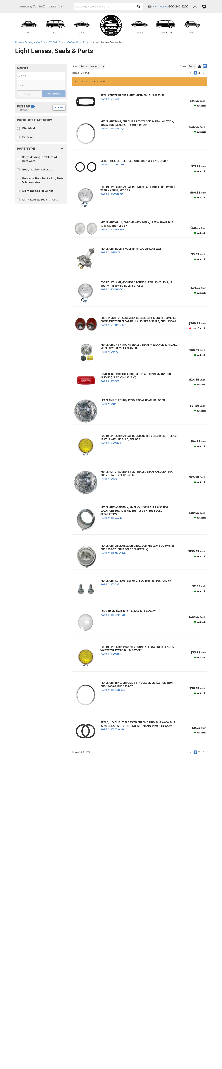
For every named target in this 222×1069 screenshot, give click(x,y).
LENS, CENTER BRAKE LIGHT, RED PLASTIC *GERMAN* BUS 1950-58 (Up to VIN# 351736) (135, 376)
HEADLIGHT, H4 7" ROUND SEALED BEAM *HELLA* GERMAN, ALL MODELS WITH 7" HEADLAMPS (138, 346)
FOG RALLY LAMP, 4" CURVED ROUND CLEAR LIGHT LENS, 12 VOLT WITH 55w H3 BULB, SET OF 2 (136, 284)
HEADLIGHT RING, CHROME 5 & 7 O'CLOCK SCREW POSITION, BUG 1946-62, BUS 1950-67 (136, 684)
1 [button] (195, 752)
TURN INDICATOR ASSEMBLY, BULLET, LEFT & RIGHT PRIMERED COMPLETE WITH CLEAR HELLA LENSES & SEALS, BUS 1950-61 (138, 319)
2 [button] (199, 752)
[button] (191, 752)
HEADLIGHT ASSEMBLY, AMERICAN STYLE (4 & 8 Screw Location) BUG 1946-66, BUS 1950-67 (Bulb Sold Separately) (134, 511)
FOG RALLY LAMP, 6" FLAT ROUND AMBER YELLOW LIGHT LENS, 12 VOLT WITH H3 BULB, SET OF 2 (138, 437)
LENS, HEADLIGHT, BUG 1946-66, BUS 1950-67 (128, 611)
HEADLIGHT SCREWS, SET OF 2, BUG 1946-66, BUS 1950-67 (135, 580)
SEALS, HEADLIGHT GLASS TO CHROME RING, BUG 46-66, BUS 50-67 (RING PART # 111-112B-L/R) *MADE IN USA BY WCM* (137, 724)
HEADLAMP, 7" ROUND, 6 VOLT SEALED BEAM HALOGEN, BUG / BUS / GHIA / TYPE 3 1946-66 (137, 473)
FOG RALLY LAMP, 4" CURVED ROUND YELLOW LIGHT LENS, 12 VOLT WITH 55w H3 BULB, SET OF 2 (137, 648)
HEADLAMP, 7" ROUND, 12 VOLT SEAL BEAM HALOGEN (132, 400)
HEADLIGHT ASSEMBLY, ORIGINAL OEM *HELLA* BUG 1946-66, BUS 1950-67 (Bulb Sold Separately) (137, 547)
